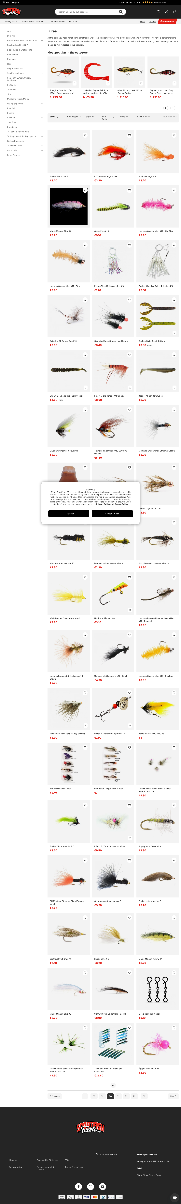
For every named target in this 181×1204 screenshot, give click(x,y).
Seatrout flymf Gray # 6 (61, 959)
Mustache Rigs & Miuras (18, 99)
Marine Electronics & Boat (33, 21)
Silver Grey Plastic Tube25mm (64, 451)
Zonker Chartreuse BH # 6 (62, 846)
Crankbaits (12, 150)
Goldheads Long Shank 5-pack (108, 788)
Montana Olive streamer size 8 (108, 563)
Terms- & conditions (74, 1167)
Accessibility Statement (48, 1160)
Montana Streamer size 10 (62, 563)
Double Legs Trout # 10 (149, 508)
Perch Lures (12, 54)
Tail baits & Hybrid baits (18, 131)
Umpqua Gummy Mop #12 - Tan (65, 286)
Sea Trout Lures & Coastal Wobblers (19, 79)
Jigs (9, 94)
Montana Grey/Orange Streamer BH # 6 (157, 451)
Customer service (127, 2)
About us (13, 1160)
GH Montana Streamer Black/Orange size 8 (67, 902)
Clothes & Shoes (57, 21)
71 (118, 1096)
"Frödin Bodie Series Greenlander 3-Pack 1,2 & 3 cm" (66, 1070)
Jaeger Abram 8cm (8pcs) (151, 396)
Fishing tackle (11, 21)
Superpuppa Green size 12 (151, 846)
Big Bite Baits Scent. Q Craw (152, 341)
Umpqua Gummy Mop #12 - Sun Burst (156, 676)
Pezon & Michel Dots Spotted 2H (109, 733)
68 (94, 1096)
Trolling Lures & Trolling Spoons (21, 136)
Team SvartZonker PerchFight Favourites (108, 1070)
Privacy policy (15, 1167)
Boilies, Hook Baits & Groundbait (22, 40)
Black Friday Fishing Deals (149, 1175)
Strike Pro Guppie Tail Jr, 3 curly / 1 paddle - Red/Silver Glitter (96, 92)
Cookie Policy (121, 504)
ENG (12, 2)
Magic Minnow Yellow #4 (150, 959)
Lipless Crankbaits (15, 141)
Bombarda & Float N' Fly (18, 45)
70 (110, 1096)
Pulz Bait (11, 108)
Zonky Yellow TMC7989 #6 (151, 733)
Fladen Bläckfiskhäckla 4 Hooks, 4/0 (156, 286)
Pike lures (11, 59)
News (142, 21)
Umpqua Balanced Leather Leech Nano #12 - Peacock (157, 619)
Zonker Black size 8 (59, 176)
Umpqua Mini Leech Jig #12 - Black (110, 676)
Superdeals (168, 21)
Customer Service (108, 1154)
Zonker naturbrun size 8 (150, 901)
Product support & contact (45, 1168)
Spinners (11, 117)
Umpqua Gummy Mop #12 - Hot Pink (156, 231)
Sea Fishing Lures (15, 73)
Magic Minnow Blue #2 (60, 1014)
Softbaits (11, 85)
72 (126, 1096)
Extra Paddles (13, 155)
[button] (157, 2)
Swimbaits (12, 127)
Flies (9, 64)
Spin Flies (11, 122)
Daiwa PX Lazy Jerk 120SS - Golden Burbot (129, 91)
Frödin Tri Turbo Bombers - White (109, 846)
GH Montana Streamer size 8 (107, 901)
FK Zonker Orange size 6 (106, 176)
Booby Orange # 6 (147, 176)
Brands (152, 21)
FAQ (67, 1160)
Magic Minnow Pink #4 (60, 231)
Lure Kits (11, 36)
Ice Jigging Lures (15, 103)
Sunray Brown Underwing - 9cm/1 (110, 1014)
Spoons (10, 113)
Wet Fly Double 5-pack (60, 788)
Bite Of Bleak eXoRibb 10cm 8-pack (66, 396)
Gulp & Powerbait (15, 68)
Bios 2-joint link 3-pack (149, 1014)
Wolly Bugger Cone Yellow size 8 (65, 618)
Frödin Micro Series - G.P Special (109, 396)
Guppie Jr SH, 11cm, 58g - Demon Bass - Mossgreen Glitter (162, 92)
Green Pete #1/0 (101, 231)
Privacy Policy (103, 504)
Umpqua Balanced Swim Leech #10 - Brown (67, 677)
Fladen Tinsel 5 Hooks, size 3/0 (109, 286)
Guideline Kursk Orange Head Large (111, 341)
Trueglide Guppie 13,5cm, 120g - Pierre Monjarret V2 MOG (62, 92)
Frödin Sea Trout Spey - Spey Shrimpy (67, 733)
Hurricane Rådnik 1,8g (104, 618)
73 (134, 1096)
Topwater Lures (14, 145)
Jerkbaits (11, 89)
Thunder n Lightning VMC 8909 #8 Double (110, 452)
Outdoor (73, 21)
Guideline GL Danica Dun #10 (63, 341)
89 (144, 1096)
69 (102, 1096)
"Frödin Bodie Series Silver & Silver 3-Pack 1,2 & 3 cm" (156, 790)
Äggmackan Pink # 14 (149, 1068)
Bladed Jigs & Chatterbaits (19, 50)
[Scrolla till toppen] (113, 1085)
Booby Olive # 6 (101, 959)
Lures (8, 31)
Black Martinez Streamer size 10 (154, 563)
